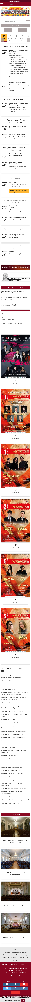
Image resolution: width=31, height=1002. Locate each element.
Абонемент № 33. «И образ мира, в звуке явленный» (15, 800)
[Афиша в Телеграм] (15, 992)
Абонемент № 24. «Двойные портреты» (12, 767)
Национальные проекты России (11, 955)
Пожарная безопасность (9, 957)
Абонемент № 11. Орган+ (8, 719)
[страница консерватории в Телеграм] (7, 984)
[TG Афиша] (15, 984)
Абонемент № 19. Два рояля (8, 747)
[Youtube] (24, 984)
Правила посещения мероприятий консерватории (15, 313)
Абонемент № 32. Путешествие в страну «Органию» (15, 796)
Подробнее (15, 12)
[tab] (4, 38)
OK (23, 1000)
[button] (3, 11)
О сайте (25, 957)
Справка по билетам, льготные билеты (12, 323)
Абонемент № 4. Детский (8, 689)
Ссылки (20, 957)
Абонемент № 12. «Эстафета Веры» (11, 722)
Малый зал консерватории (15, 906)
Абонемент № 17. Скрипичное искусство (12, 740)
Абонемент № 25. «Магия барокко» (10, 770)
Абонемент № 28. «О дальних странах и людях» (14, 780)
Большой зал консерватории (15, 937)
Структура (15, 949)
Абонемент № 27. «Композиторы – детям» (12, 776)
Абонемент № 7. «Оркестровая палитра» (12, 702)
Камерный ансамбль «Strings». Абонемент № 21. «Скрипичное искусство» (17, 109)
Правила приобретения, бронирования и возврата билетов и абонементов (15, 318)
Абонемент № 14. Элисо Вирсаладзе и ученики (14, 731)
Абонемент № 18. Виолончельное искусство (13, 744)
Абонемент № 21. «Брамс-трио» (9, 755)
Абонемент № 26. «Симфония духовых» (12, 773)
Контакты (15, 960)
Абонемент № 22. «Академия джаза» (11, 758)
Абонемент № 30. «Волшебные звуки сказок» (13, 788)
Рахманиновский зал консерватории (15, 873)
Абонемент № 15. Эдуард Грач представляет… (13, 734)
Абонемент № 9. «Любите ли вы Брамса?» (12, 711)
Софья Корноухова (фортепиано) (18, 219)
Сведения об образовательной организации (15, 952)
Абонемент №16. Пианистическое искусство (13, 737)
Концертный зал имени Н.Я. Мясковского (15, 841)
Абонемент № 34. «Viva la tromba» (10, 803)
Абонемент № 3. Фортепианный (10, 686)
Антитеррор (25, 955)
